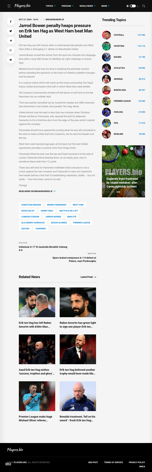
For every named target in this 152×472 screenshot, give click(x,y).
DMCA (142, 466)
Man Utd (71, 216)
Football (119, 35)
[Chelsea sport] (106, 112)
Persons (66, 6)
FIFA (116, 123)
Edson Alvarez (59, 222)
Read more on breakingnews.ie (36, 191)
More (104, 6)
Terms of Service (113, 462)
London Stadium (30, 216)
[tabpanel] (123, 171)
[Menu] (9, 6)
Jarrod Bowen (53, 216)
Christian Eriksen (31, 205)
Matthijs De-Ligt (68, 211)
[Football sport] (106, 35)
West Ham (78, 205)
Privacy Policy (137, 462)
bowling (118, 134)
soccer (25, 228)
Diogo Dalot (28, 211)
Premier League (81, 222)
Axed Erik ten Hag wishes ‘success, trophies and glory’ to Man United (35, 373)
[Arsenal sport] (106, 79)
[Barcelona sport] (106, 90)
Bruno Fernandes (56, 205)
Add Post (93, 462)
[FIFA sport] (106, 123)
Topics (49, 6)
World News (86, 6)
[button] (10, 21)
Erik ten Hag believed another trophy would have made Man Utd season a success (77, 373)
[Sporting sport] (106, 46)
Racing (117, 57)
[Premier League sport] (106, 101)
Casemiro (40, 228)
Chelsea (118, 112)
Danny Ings (47, 211)
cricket (110, 174)
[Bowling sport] (106, 134)
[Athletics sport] (106, 68)
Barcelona (120, 90)
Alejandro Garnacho (33, 222)
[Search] (143, 6)
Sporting (119, 46)
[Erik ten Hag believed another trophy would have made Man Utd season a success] (78, 349)
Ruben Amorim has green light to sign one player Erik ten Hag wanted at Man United (78, 326)
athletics (119, 68)
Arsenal (118, 79)
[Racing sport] (106, 57)
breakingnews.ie (55, 19)
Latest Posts (87, 277)
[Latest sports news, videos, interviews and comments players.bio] (22, 6)
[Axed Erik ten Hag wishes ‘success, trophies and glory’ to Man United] (37, 349)
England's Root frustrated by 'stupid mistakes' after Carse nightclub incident (122, 182)
